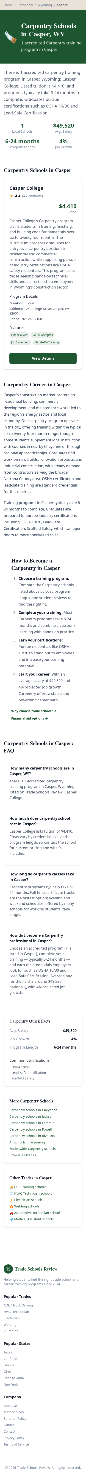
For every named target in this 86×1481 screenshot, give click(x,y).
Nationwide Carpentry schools (32, 1148)
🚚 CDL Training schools (27, 1187)
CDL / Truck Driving (18, 1305)
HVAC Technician (16, 1311)
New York (11, 1384)
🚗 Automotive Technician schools (35, 1212)
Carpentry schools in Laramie (31, 1123)
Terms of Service (16, 1444)
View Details (43, 358)
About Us (11, 1405)
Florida (9, 1365)
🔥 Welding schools (24, 1206)
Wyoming (45, 5)
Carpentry (25, 5)
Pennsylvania (14, 1378)
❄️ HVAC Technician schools (30, 1193)
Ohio (7, 1371)
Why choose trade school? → (34, 711)
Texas (8, 1352)
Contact (9, 1431)
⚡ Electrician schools (26, 1200)
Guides (9, 1425)
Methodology (14, 1412)
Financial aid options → (29, 718)
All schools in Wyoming (27, 1142)
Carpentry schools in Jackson (31, 1116)
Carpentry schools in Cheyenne (33, 1110)
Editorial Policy (15, 1418)
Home (8, 5)
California (11, 1358)
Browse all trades (22, 1155)
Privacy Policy (14, 1438)
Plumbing (11, 1331)
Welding (10, 1324)
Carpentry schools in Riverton (32, 1136)
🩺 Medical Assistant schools (31, 1219)
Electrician (12, 1318)
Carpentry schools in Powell (30, 1129)
